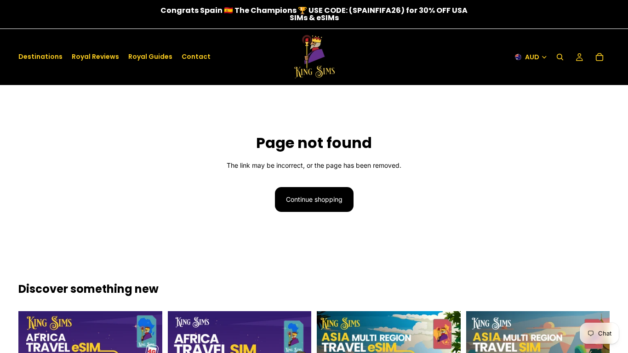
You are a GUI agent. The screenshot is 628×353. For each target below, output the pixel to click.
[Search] (560, 57)
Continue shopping (314, 199)
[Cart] (599, 57)
